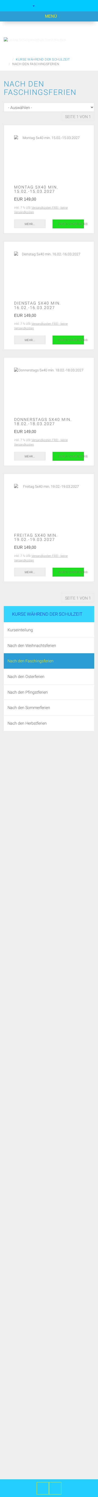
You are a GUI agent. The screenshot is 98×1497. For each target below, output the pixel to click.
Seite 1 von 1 (78, 116)
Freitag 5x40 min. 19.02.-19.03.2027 (36, 537)
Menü (50, 16)
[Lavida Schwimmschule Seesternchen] (49, 39)
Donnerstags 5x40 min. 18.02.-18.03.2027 (43, 422)
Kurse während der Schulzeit (47, 614)
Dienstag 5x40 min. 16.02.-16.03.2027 (37, 305)
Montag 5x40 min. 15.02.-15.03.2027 (36, 189)
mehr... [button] (30, 224)
